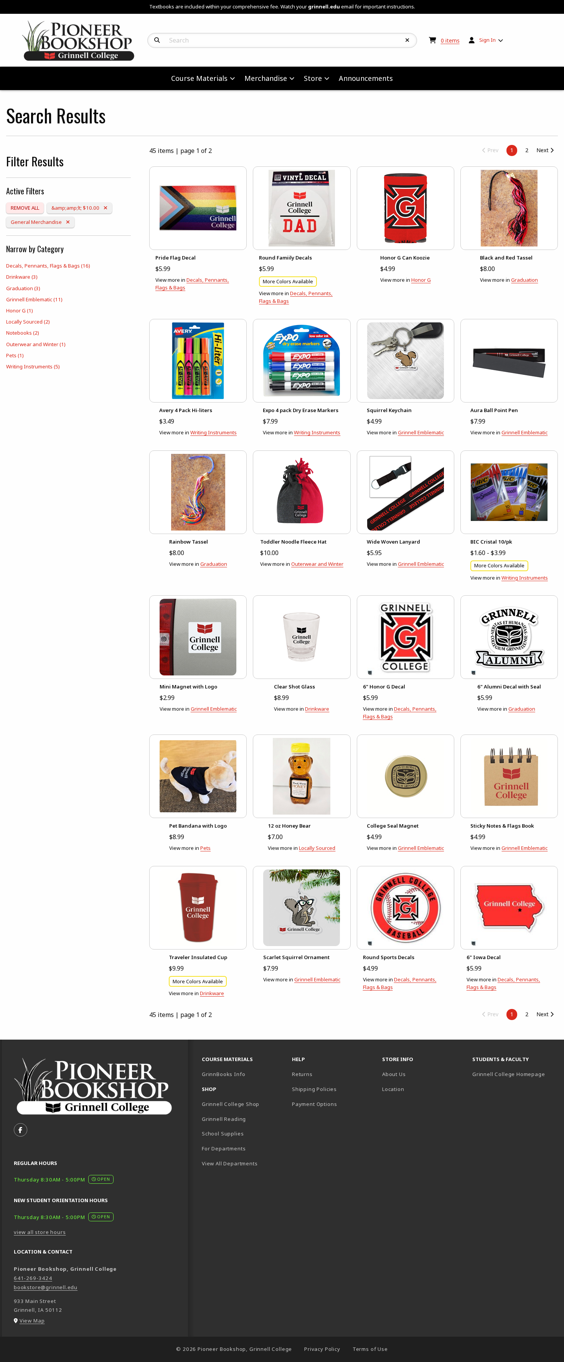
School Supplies (223, 1133)
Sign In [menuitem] (487, 39)
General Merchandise (36, 221)
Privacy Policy (322, 1349)
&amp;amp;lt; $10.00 (76, 207)
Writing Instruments (33, 366)
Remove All (25, 207)
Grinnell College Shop (230, 1104)
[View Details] (198, 208)
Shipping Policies (314, 1089)
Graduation (23, 288)
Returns (302, 1074)
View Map (32, 1320)
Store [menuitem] (313, 78)
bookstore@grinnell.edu (46, 1287)
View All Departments (230, 1163)
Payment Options (314, 1104)
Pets (15, 355)
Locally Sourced (28, 321)
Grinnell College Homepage (514, 1074)
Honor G (19, 310)
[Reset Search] (407, 40)
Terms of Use (370, 1349)
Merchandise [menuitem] (265, 78)
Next (543, 150)
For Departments (224, 1148)
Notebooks (22, 332)
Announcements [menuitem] (366, 78)
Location (393, 1089)
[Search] (157, 40)
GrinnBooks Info (244, 1074)
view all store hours (40, 1232)
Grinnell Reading (224, 1119)
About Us (394, 1074)
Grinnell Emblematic (34, 299)
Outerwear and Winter (36, 344)
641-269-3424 (33, 1278)
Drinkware (22, 276)
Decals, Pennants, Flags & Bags (48, 265)
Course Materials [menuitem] (199, 78)
